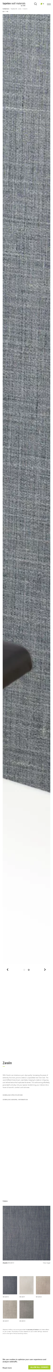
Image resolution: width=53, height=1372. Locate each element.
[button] (8, 494)
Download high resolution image (26, 960)
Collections (6, 8)
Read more (7, 1368)
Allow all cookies (39, 1367)
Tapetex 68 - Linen (16, 8)
